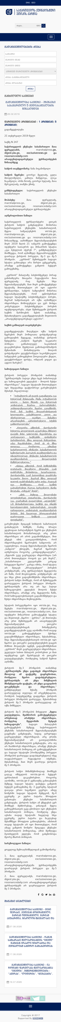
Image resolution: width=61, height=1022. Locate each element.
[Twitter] (47, 894)
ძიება (30, 88)
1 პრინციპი (46, 121)
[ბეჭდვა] (54, 894)
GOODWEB (38, 1018)
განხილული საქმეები (19, 95)
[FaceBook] (39, 894)
